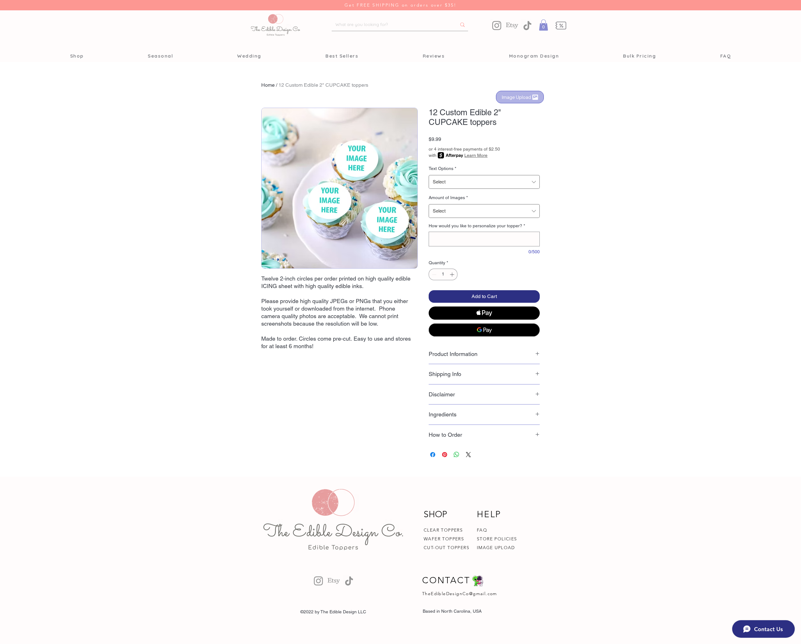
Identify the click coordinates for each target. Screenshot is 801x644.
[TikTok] (527, 25)
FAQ (482, 530)
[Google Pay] (484, 330)
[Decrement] (433, 274)
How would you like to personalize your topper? (477, 225)
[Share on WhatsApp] (456, 454)
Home (268, 85)
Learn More (475, 155)
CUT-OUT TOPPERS (446, 547)
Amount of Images (448, 197)
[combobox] (484, 182)
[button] (543, 25)
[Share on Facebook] (432, 454)
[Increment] (453, 274)
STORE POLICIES (497, 539)
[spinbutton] (443, 274)
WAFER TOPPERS (444, 539)
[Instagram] (497, 25)
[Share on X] (468, 454)
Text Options (442, 168)
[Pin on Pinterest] (444, 454)
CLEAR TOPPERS (443, 530)
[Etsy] (512, 25)
